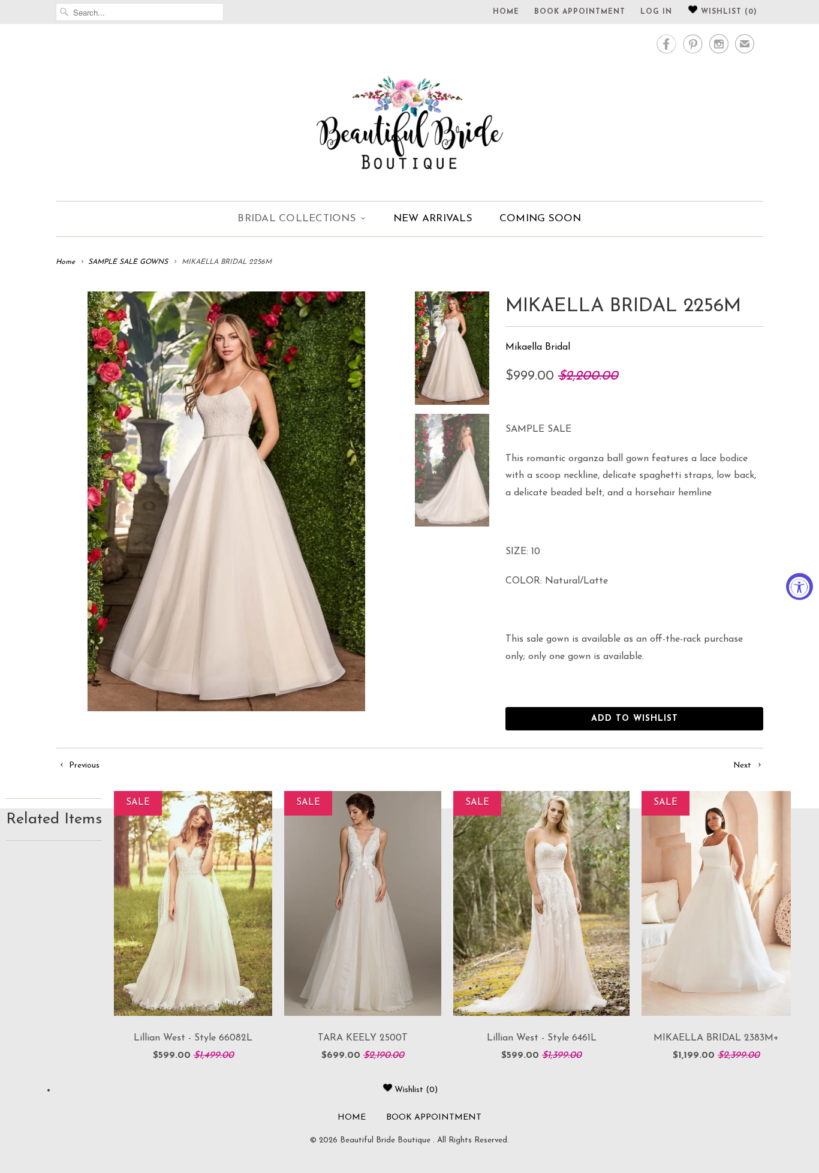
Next (743, 765)
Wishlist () (727, 12)
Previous (83, 765)
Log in (656, 12)
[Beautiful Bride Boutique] (409, 111)
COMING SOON (540, 218)
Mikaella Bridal (537, 347)
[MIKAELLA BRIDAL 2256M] (226, 501)
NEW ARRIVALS (432, 218)
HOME (506, 12)
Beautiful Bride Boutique (386, 1140)
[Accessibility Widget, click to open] (799, 586)
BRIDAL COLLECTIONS (296, 218)
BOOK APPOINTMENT (579, 12)
